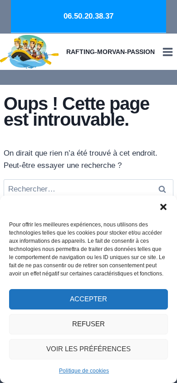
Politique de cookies (84, 371)
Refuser (88, 324)
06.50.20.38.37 (88, 16)
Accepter (88, 299)
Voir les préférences (88, 349)
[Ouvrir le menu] (167, 52)
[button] (163, 206)
